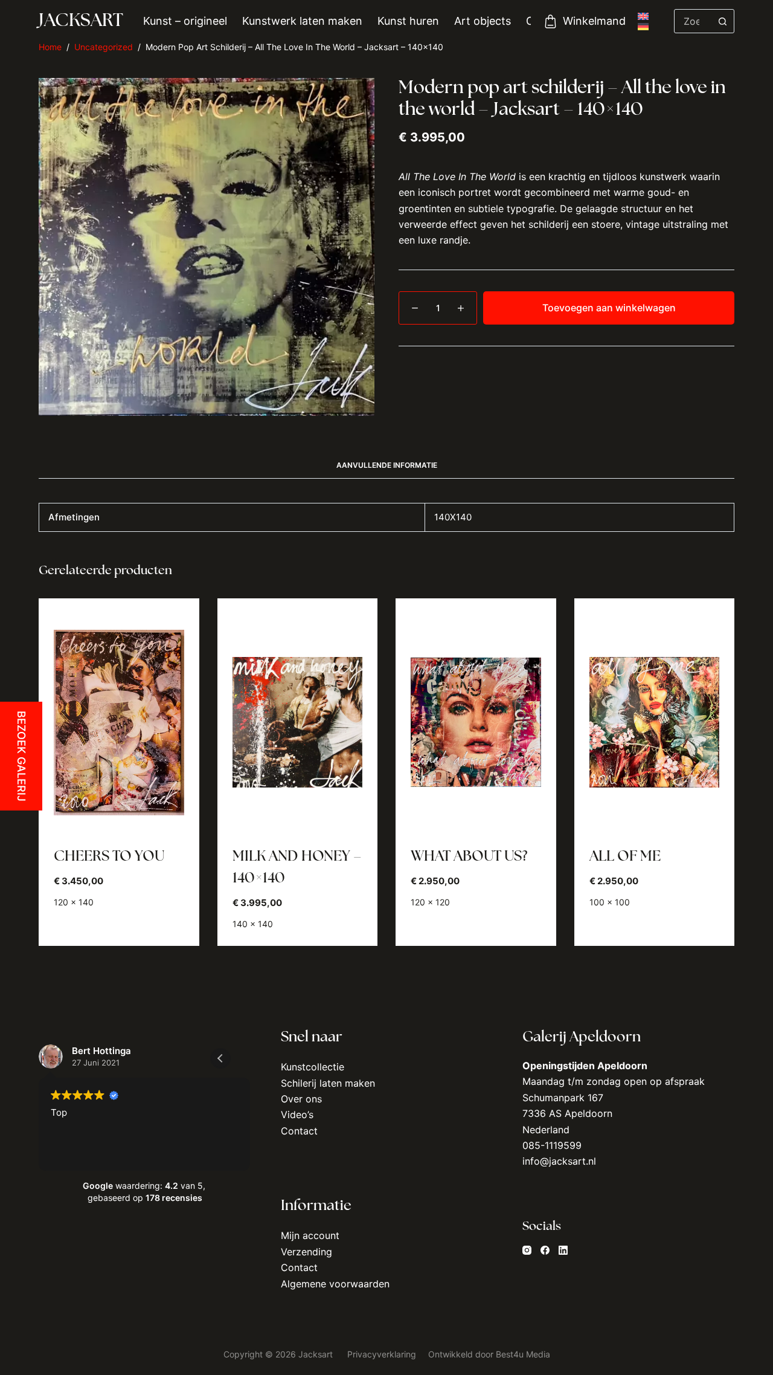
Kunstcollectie (312, 1067)
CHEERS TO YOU (109, 857)
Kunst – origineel (185, 21)
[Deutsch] (643, 26)
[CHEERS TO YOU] (119, 722)
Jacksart (81, 21)
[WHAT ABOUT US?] (476, 722)
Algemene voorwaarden (335, 1284)
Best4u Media (523, 1354)
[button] (220, 1058)
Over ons (301, 1099)
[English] (643, 16)
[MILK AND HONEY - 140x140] (298, 722)
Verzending (306, 1252)
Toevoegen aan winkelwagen (609, 308)
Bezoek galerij (21, 756)
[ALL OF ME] (654, 722)
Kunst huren (408, 21)
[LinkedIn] (563, 1250)
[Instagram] (526, 1250)
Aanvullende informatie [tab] (386, 465)
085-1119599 (552, 1145)
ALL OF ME (625, 857)
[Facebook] (545, 1250)
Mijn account (310, 1235)
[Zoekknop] (722, 21)
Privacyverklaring (383, 1354)
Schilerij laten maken (328, 1083)
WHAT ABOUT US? (469, 857)
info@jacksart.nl (559, 1161)
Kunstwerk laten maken (302, 21)
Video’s (297, 1114)
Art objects (482, 21)
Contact (299, 1131)
